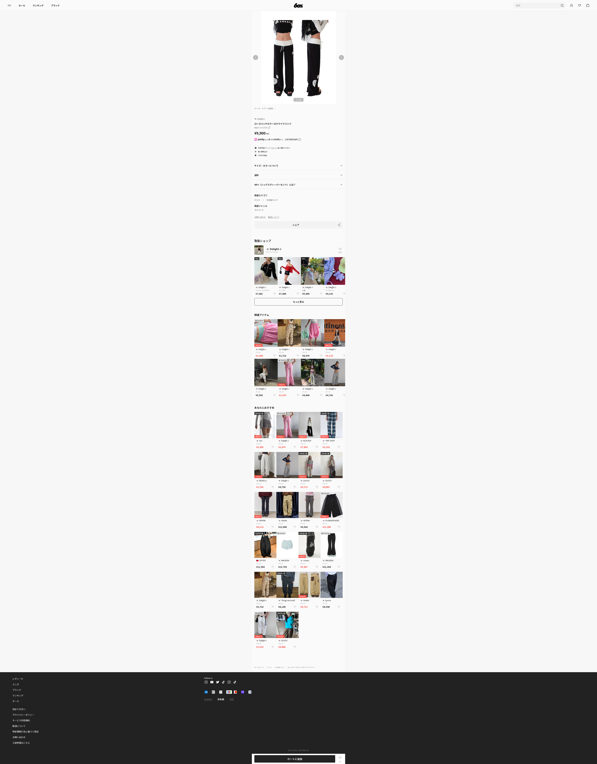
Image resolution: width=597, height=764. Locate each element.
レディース (17, 678)
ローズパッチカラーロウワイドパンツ (301, 667)
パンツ (257, 200)
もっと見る (298, 301)
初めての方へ (18, 709)
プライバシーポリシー (23, 714)
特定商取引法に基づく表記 (25, 731)
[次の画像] (341, 57)
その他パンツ (272, 200)
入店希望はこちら (21, 742)
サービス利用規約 (21, 720)
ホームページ (259, 667)
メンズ (15, 684)
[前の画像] (255, 57)
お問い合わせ (260, 217)
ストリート (259, 210)
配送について (273, 217)
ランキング (38, 5)
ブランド (55, 5)
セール (22, 5)
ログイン (274, 148)
